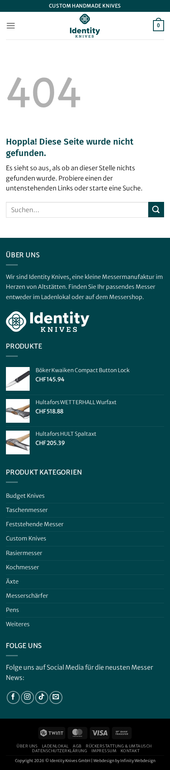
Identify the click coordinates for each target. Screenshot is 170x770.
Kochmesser (22, 567)
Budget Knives (25, 495)
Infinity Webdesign (137, 760)
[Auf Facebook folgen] (13, 697)
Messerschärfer (27, 595)
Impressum (104, 750)
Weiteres (18, 624)
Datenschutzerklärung (59, 750)
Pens (12, 610)
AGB (77, 746)
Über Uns (27, 746)
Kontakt (130, 750)
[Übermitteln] (156, 209)
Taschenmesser (27, 510)
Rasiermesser (24, 553)
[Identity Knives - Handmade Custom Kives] (85, 26)
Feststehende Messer (35, 524)
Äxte (12, 581)
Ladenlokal (55, 746)
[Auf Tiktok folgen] (41, 697)
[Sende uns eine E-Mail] (55, 697)
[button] (10, 25)
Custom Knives (26, 538)
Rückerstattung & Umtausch (119, 746)
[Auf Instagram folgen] (27, 697)
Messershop (125, 297)
